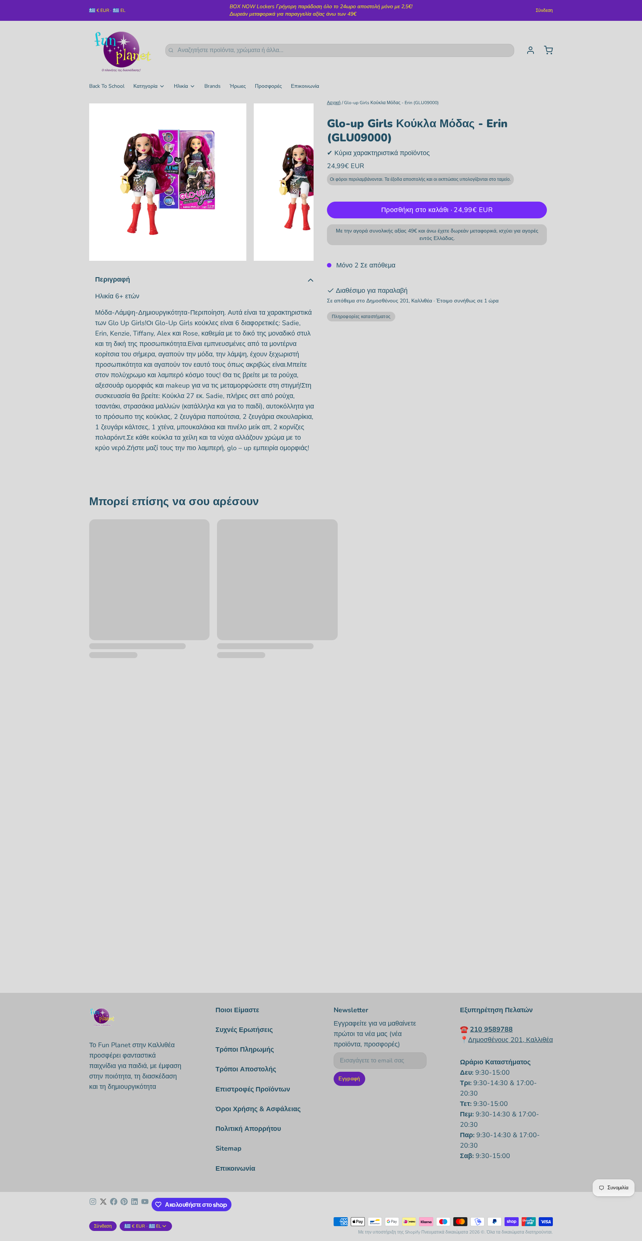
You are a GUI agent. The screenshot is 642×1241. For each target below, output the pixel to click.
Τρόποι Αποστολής (245, 1069)
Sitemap (228, 1148)
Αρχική (334, 103)
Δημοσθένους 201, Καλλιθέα (510, 1039)
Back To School (106, 86)
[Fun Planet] (122, 50)
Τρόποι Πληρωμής (244, 1049)
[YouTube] (145, 1204)
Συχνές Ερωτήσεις (244, 1029)
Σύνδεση (544, 10)
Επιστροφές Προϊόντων (252, 1089)
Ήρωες (238, 86)
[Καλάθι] (545, 50)
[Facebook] (113, 1204)
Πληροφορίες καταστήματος (361, 317)
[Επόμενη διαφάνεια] (302, 182)
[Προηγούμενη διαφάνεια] (100, 182)
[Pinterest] (124, 1204)
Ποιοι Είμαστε (237, 1010)
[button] (437, 210)
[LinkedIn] (134, 1204)
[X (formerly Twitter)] (103, 1204)
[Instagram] (93, 1204)
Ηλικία (181, 86)
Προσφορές (268, 86)
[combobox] (339, 50)
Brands (212, 86)
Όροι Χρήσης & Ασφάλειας (258, 1108)
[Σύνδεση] (527, 50)
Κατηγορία (145, 86)
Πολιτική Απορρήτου (248, 1128)
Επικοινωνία (305, 86)
